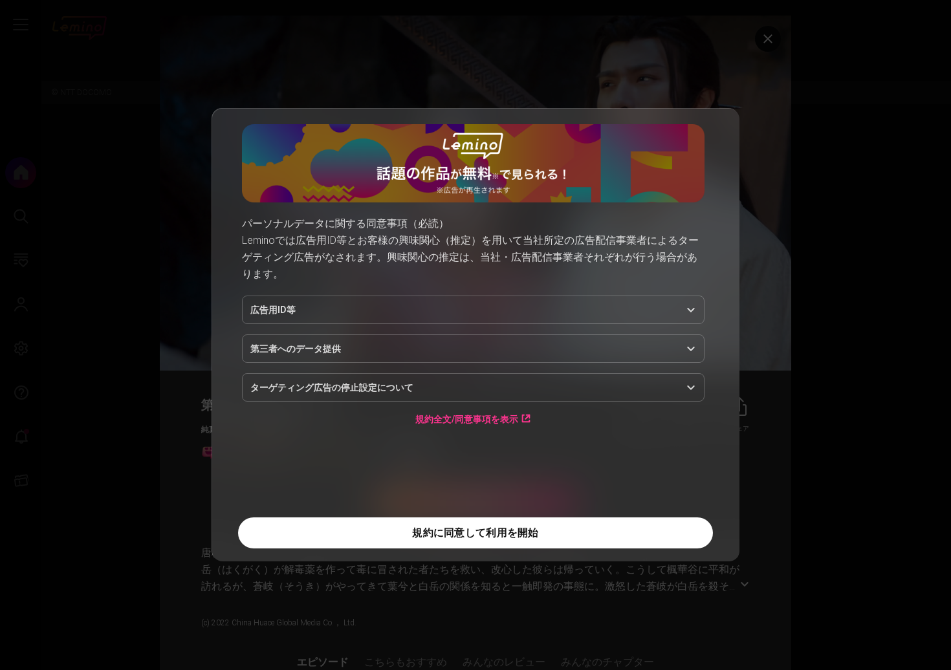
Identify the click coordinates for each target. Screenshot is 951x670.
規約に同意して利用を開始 (475, 532)
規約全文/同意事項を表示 (466, 419)
